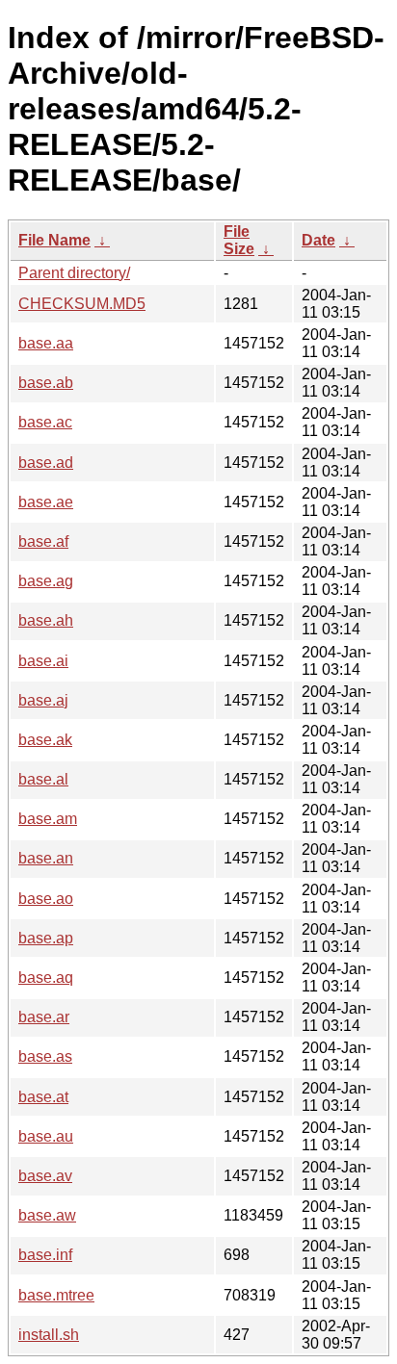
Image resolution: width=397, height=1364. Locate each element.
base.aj (43, 700)
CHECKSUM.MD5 (82, 304)
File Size (239, 240)
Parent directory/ (74, 273)
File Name (54, 240)
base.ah (45, 620)
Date (318, 240)
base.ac (45, 422)
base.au (45, 1136)
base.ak (45, 740)
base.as (45, 1056)
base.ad (45, 462)
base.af (43, 541)
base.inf (45, 1255)
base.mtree (56, 1295)
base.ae (45, 502)
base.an (45, 858)
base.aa (45, 343)
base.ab (45, 382)
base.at (43, 1097)
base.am (47, 819)
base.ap (45, 938)
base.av (45, 1176)
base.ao (45, 898)
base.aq (45, 977)
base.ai (43, 661)
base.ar (43, 1017)
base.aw (47, 1215)
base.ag (45, 581)
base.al (43, 779)
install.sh (48, 1334)
